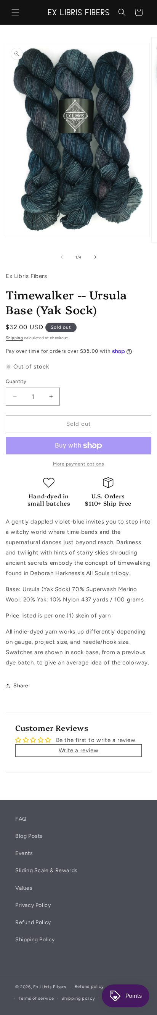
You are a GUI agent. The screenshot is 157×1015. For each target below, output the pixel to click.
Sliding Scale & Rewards (46, 870)
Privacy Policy (33, 905)
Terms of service (36, 998)
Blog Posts (29, 836)
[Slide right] (95, 257)
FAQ (21, 819)
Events (24, 853)
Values (24, 888)
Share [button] (21, 685)
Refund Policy (33, 922)
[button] (15, 12)
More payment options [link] (78, 464)
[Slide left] (61, 257)
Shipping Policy (35, 939)
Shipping (14, 337)
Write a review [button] (78, 750)
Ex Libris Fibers (49, 986)
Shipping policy (78, 998)
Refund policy (89, 986)
